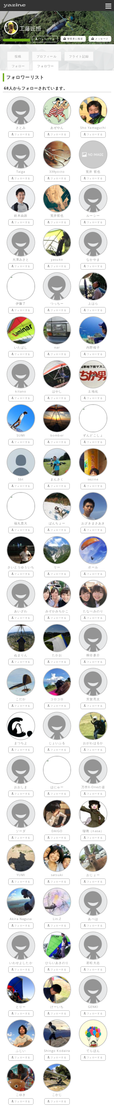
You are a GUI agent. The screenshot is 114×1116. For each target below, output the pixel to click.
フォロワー (45, 66)
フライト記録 (79, 56)
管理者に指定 (75, 38)
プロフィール (47, 56)
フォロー (18, 66)
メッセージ (101, 38)
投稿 (18, 56)
